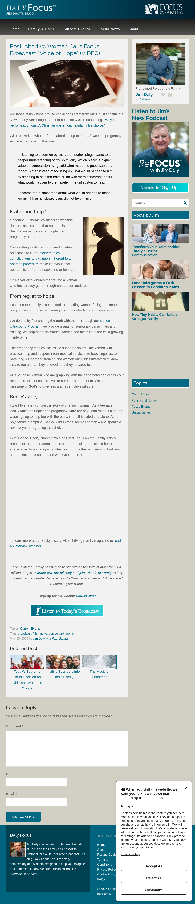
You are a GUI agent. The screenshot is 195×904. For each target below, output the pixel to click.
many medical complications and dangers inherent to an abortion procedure (41, 258)
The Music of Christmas (99, 674)
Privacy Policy (107, 869)
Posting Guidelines (110, 854)
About (101, 849)
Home (101, 844)
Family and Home (144, 400)
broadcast (24, 633)
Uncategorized (142, 412)
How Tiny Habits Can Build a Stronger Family (154, 317)
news (43, 633)
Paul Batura (145, 99)
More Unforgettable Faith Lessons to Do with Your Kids (155, 285)
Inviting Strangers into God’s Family (63, 674)
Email (11, 794)
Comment (14, 726)
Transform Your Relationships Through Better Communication (156, 251)
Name (12, 774)
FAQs (101, 879)
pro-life (70, 633)
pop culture (56, 633)
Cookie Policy (106, 874)
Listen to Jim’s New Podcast (150, 114)
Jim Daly (31, 10)
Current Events (30, 628)
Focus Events (141, 406)
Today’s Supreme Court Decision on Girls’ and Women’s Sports (27, 680)
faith (35, 633)
